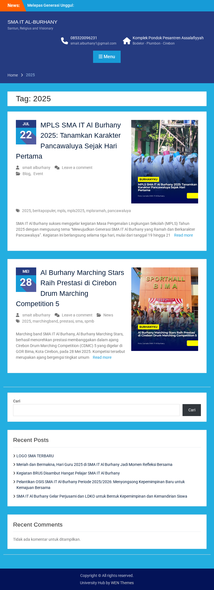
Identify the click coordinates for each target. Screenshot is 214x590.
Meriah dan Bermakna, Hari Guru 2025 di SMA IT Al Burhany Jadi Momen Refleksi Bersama (94, 464)
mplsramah (96, 210)
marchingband (45, 321)
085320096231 (83, 38)
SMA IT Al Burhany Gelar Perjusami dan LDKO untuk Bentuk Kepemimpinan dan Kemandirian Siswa (101, 496)
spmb (89, 321)
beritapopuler (44, 210)
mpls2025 (75, 210)
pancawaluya (119, 210)
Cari (16, 401)
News (108, 315)
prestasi (67, 321)
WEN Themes (122, 583)
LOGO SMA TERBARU (35, 456)
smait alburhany (36, 167)
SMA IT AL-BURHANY (32, 22)
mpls (61, 210)
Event (38, 173)
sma (79, 321)
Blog (26, 173)
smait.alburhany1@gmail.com (93, 43)
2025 (26, 210)
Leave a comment (77, 167)
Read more (183, 235)
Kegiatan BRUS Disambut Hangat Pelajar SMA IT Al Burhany (68, 473)
